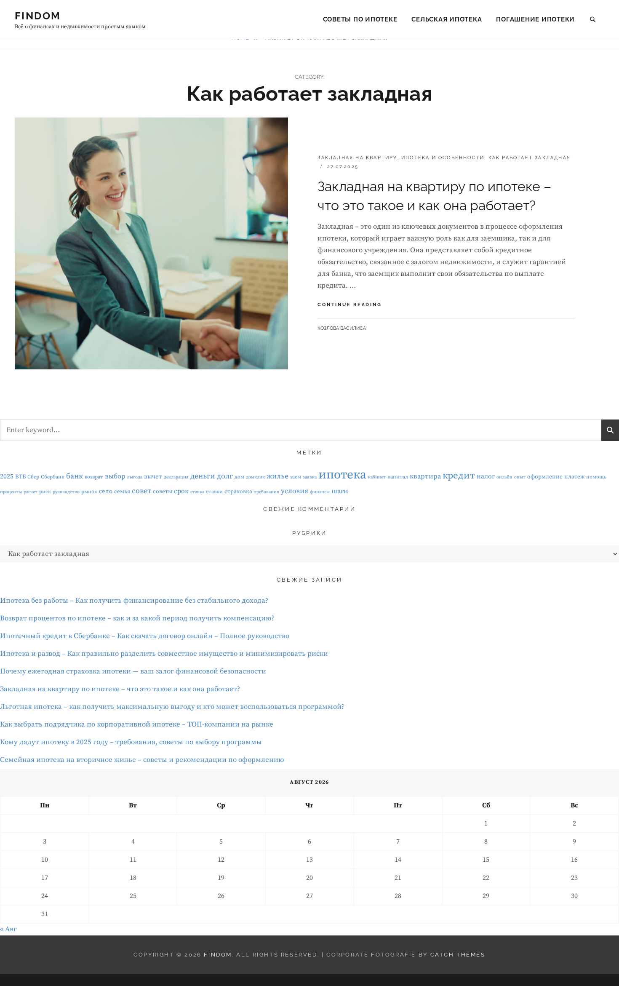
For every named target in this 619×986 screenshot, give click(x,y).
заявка (310, 477)
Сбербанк (52, 477)
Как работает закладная (529, 157)
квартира (425, 476)
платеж (574, 477)
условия (294, 491)
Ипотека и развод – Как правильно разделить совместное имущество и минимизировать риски (164, 653)
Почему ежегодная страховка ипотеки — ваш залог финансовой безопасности (133, 671)
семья (122, 491)
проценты (11, 492)
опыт (520, 477)
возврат (94, 477)
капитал (397, 477)
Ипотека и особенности (442, 157)
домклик (255, 477)
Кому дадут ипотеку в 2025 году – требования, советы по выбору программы (131, 742)
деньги (202, 476)
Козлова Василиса (342, 328)
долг (225, 476)
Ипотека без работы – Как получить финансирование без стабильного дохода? (134, 600)
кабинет (377, 477)
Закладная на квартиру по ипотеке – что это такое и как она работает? (120, 689)
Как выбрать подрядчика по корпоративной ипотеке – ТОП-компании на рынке (136, 724)
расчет (30, 492)
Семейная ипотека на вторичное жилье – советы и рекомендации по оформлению (142, 759)
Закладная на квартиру (357, 157)
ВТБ (20, 477)
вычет (153, 477)
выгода (134, 477)
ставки (214, 492)
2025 (6, 477)
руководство (66, 492)
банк (74, 476)
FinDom (38, 16)
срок (181, 491)
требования (266, 492)
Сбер (33, 477)
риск (45, 492)
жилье (277, 476)
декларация (176, 477)
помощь (596, 477)
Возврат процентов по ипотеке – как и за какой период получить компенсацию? (137, 618)
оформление (545, 477)
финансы (320, 492)
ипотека (342, 475)
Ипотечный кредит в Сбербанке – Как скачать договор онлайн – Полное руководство (144, 636)
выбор (115, 476)
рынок (89, 492)
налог (486, 477)
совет (141, 491)
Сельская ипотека (446, 19)
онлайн (504, 477)
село (105, 491)
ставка (197, 492)
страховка (238, 491)
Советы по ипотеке (360, 19)
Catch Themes (458, 954)
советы (162, 491)
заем (295, 477)
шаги (339, 491)
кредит (459, 476)
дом (239, 477)
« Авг (8, 929)
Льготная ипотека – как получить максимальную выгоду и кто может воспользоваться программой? (172, 706)
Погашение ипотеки (535, 19)
